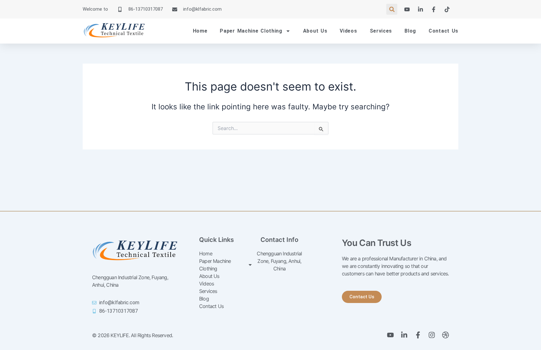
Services (381, 31)
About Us (315, 31)
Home (200, 31)
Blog (410, 31)
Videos (348, 31)
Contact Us (443, 31)
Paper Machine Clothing (251, 31)
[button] (391, 9)
